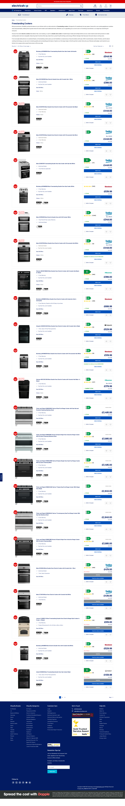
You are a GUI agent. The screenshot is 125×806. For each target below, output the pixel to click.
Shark (11, 740)
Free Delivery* (25, 14)
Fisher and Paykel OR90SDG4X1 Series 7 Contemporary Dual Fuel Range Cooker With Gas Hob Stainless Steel (58, 514)
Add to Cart (98, 62)
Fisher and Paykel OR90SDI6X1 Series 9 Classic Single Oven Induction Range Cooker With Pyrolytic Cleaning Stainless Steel (58, 435)
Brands (98, 10)
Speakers (52, 10)
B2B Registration (51, 713)
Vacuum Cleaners (30, 736)
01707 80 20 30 (78, 709)
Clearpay (71, 14)
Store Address (102, 713)
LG (11, 711)
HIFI (46, 10)
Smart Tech (72, 10)
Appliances (90, 10)
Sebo (11, 727)
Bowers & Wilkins (14, 713)
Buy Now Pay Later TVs (32, 740)
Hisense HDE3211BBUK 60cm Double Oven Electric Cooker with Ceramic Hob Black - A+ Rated (57, 271)
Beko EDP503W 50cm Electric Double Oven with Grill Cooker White (53, 217)
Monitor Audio (13, 723)
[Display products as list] (110, 46)
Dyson (11, 725)
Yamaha (12, 729)
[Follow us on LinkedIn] (30, 782)
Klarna (101, 727)
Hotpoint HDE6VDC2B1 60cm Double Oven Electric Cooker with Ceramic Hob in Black (58, 326)
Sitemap (101, 729)
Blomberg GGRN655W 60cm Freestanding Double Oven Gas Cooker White (55, 186)
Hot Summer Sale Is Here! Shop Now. (62, 1)
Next (110, 697)
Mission (12, 736)
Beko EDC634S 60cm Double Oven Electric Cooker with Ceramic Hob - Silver (56, 568)
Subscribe (52, 771)
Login (48, 708)
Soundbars (29, 729)
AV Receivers (29, 727)
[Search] (81, 6)
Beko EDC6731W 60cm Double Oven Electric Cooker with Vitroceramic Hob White (57, 243)
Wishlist (101, 708)
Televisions (28, 10)
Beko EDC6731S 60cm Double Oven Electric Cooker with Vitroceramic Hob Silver (57, 135)
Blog (100, 721)
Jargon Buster (102, 736)
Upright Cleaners (30, 717)
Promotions (106, 10)
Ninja (11, 738)
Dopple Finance (103, 723)
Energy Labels (102, 738)
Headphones (62, 10)
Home (13, 20)
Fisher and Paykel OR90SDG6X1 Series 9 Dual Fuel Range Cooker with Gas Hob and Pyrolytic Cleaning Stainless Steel (57, 409)
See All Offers (39, 59)
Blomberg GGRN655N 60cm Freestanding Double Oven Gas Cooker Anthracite (56, 51)
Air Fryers (28, 708)
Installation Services (52, 721)
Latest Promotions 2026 (32, 746)
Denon (11, 717)
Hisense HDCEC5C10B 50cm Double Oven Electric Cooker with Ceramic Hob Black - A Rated (58, 380)
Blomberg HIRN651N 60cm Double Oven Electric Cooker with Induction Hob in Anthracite (56, 299)
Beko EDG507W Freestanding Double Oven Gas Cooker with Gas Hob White (55, 163)
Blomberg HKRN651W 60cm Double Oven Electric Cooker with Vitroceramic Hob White (58, 353)
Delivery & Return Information (54, 717)
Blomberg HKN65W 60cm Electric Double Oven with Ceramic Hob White (54, 645)
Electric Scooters (30, 713)
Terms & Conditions (104, 731)
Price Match (86, 14)
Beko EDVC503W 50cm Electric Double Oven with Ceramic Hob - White (54, 79)
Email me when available (98, 578)
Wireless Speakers (31, 719)
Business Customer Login (53, 715)
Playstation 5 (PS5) (31, 711)
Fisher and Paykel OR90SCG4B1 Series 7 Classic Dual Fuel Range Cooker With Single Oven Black (58, 487)
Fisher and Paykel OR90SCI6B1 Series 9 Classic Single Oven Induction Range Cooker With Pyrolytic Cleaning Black (58, 540)
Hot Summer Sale (102, 14)
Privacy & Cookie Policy (105, 734)
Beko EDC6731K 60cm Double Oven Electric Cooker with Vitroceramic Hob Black (57, 107)
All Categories (17, 10)
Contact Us (102, 715)
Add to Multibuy (98, 64)
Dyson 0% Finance (30, 742)
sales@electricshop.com (80, 711)
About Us (101, 711)
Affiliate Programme (104, 717)
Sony (11, 719)
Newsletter (50, 727)
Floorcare (80, 10)
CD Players (29, 734)
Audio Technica (14, 734)
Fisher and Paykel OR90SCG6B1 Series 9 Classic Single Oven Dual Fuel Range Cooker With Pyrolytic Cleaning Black (58, 461)
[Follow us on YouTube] (26, 782)
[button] (110, 68)
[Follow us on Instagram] (20, 782)
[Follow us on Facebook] (13, 782)
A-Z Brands (13, 708)
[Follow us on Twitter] (16, 782)
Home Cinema (37, 10)
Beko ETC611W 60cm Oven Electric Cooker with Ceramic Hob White (53, 594)
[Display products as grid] (112, 46)
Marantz (12, 721)
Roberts (12, 731)
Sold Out (98, 574)
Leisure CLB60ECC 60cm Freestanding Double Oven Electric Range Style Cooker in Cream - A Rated (57, 619)
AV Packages (29, 725)
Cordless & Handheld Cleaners (33, 715)
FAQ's (100, 719)
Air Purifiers (29, 723)
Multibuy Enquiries (51, 719)
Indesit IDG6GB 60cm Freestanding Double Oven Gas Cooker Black (53, 672)
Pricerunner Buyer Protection (54, 729)
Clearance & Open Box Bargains (34, 744)
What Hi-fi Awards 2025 (32, 738)
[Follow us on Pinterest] (23, 782)
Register (49, 711)
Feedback (49, 725)
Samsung (12, 715)
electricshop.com (100, 786)
